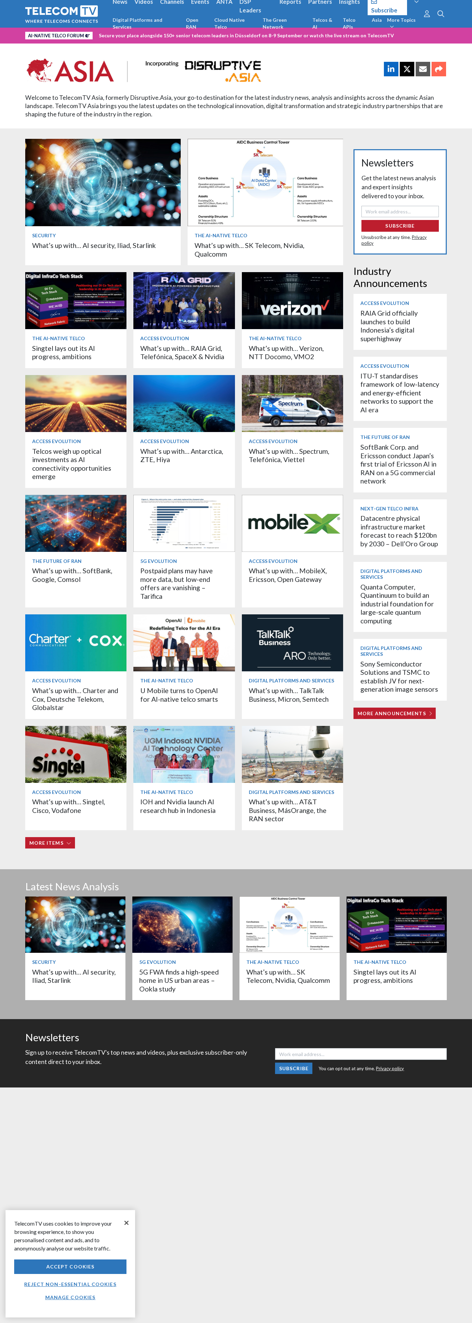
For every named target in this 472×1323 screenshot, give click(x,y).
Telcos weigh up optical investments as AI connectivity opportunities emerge (71, 463)
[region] (70, 1263)
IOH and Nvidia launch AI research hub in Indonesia (178, 806)
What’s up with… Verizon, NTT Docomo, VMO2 (286, 352)
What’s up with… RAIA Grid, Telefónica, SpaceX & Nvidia (182, 352)
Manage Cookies (70, 1297)
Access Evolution (164, 338)
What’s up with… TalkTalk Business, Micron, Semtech (289, 695)
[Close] (126, 1222)
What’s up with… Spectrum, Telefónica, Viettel (289, 455)
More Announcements (392, 713)
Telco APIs (349, 23)
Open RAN (192, 23)
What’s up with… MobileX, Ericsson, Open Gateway (288, 575)
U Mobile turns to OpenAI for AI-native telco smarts (179, 695)
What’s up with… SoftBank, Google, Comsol (72, 575)
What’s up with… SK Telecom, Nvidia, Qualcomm (288, 976)
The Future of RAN (57, 561)
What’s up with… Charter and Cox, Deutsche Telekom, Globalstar (75, 699)
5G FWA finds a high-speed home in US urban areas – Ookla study (179, 980)
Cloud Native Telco (229, 23)
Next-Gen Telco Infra (389, 508)
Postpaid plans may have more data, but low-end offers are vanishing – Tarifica (176, 583)
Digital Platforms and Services (137, 23)
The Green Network (275, 23)
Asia (377, 20)
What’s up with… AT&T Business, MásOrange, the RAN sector (288, 810)
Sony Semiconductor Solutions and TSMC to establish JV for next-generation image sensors (399, 676)
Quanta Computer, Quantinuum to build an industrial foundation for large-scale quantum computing (397, 604)
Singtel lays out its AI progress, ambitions (63, 352)
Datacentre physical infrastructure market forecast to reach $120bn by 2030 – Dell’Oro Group (399, 530)
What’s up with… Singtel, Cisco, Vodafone (68, 806)
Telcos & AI (322, 23)
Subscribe (400, 226)
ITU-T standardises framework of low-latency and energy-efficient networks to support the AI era (399, 393)
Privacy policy (390, 1068)
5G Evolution (158, 561)
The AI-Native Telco (221, 235)
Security (44, 235)
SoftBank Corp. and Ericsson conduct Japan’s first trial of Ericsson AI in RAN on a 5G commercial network (398, 464)
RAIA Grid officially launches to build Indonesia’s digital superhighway (389, 325)
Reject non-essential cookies (70, 1284)
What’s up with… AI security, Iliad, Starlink (94, 245)
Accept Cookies (70, 1266)
